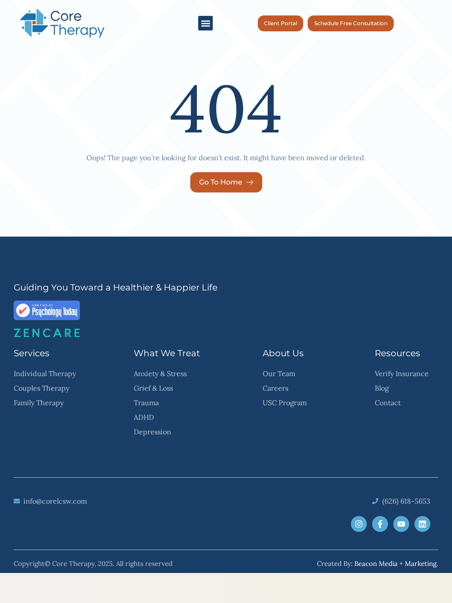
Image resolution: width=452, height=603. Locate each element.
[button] (205, 23)
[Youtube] (401, 524)
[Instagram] (359, 524)
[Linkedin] (422, 524)
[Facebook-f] (380, 524)
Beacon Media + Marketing (395, 563)
